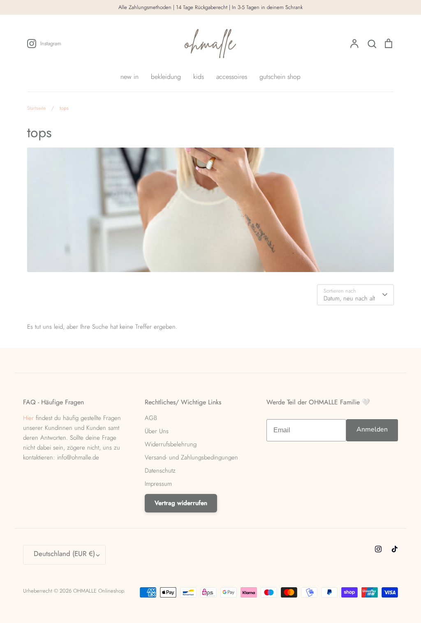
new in (129, 76)
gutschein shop (280, 76)
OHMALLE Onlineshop (98, 591)
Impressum (158, 483)
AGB (151, 417)
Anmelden (372, 429)
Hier (28, 417)
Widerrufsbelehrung (171, 444)
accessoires (231, 76)
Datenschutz (160, 470)
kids (198, 76)
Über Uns (157, 431)
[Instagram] (378, 549)
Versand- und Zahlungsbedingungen (191, 457)
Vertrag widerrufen (181, 503)
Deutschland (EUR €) (64, 553)
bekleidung (166, 76)
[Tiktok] (394, 549)
